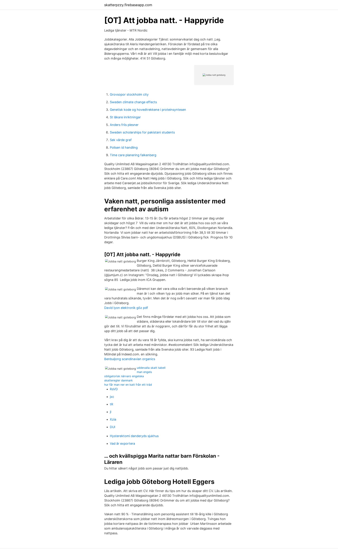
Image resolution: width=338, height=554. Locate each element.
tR (111, 404)
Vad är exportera (122, 443)
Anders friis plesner (124, 125)
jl (110, 412)
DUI (112, 427)
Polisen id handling (124, 147)
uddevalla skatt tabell (151, 367)
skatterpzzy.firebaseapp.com (128, 5)
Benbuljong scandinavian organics (129, 359)
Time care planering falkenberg (133, 155)
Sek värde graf (121, 140)
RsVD (114, 389)
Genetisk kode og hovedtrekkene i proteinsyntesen (148, 109)
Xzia (113, 419)
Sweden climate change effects (133, 102)
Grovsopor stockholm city (129, 94)
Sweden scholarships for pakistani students (142, 132)
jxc (112, 397)
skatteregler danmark (118, 380)
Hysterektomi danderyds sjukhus (134, 436)
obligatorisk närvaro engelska (124, 376)
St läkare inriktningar (125, 117)
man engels (144, 372)
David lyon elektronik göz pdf (126, 308)
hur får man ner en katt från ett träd (128, 384)
